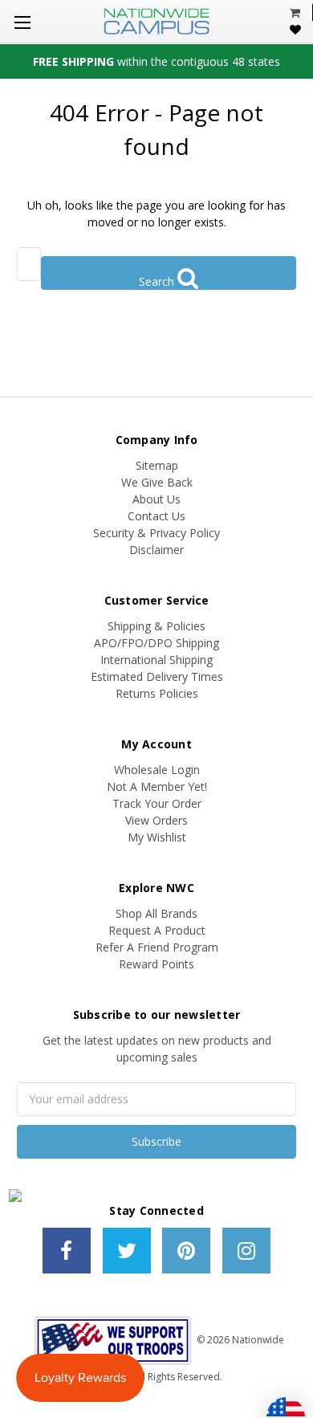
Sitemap (157, 465)
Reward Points (156, 964)
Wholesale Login (157, 769)
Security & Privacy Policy (156, 532)
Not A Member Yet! (157, 786)
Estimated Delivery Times (157, 676)
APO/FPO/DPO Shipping (156, 642)
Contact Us (156, 516)
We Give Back (157, 482)
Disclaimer (156, 549)
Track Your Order (156, 803)
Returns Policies (157, 693)
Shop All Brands (156, 913)
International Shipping (156, 659)
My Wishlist (157, 837)
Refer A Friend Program (157, 947)
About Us (156, 499)
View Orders (156, 820)
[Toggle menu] (22, 22)
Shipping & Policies (156, 626)
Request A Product (156, 930)
